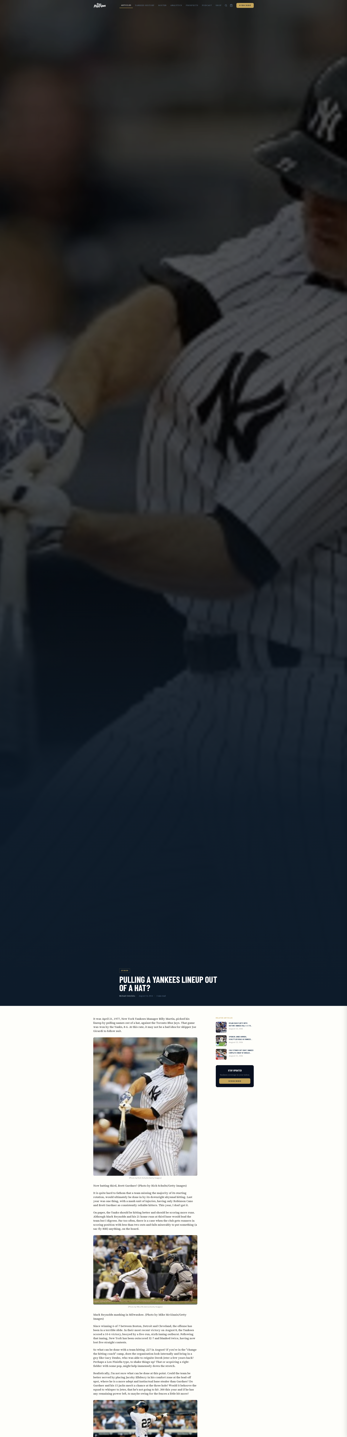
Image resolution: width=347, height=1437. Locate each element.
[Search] (226, 5)
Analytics (176, 5)
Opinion (124, 970)
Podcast (207, 5)
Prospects (192, 5)
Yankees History (145, 5)
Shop (218, 5)
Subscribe (245, 5)
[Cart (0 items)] (231, 5)
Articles (126, 5)
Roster (162, 5)
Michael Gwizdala (127, 996)
